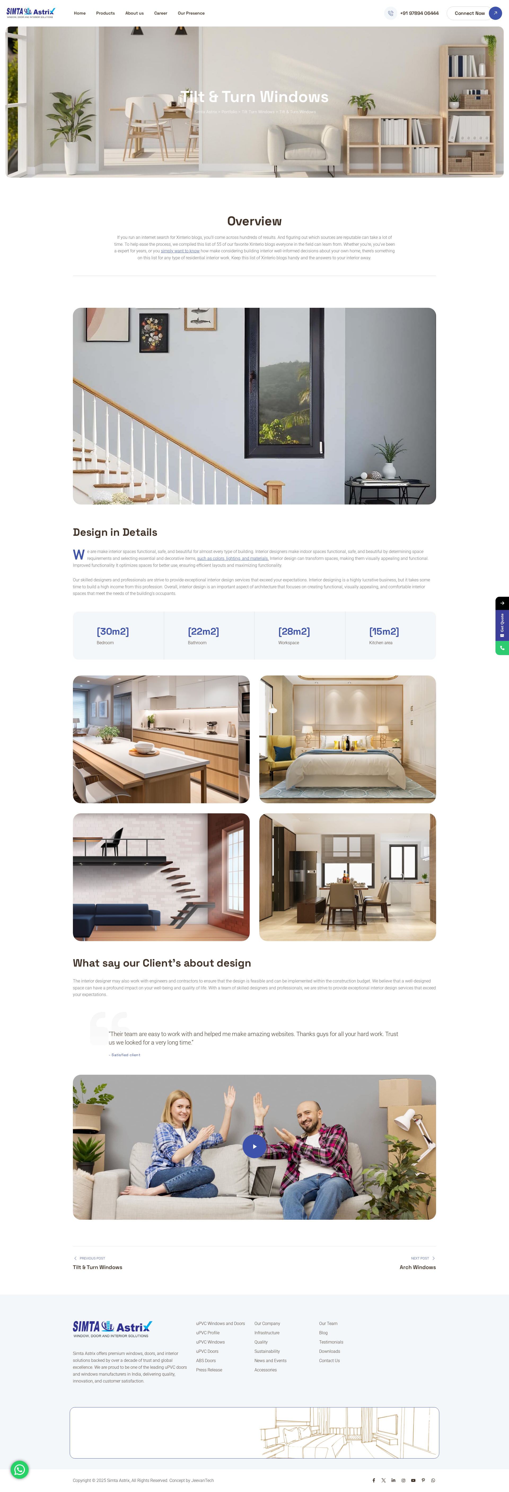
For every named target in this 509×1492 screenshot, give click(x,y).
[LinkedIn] (393, 1480)
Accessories (265, 1369)
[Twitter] (384, 1480)
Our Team (328, 1323)
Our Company (267, 1323)
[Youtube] (413, 1480)
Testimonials (331, 1342)
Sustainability (267, 1351)
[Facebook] (373, 1480)
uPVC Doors (207, 1351)
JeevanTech (202, 1480)
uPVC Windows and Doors (220, 1323)
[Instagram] (403, 1480)
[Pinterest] (423, 1480)
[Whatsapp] (433, 1480)
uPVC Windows (210, 1342)
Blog (323, 1332)
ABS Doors (206, 1360)
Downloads (329, 1351)
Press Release (209, 1369)
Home (80, 13)
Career (160, 13)
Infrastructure (266, 1332)
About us (134, 13)
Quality (261, 1342)
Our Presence (191, 13)
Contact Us (329, 1360)
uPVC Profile (208, 1332)
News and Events (270, 1360)
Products (105, 13)
